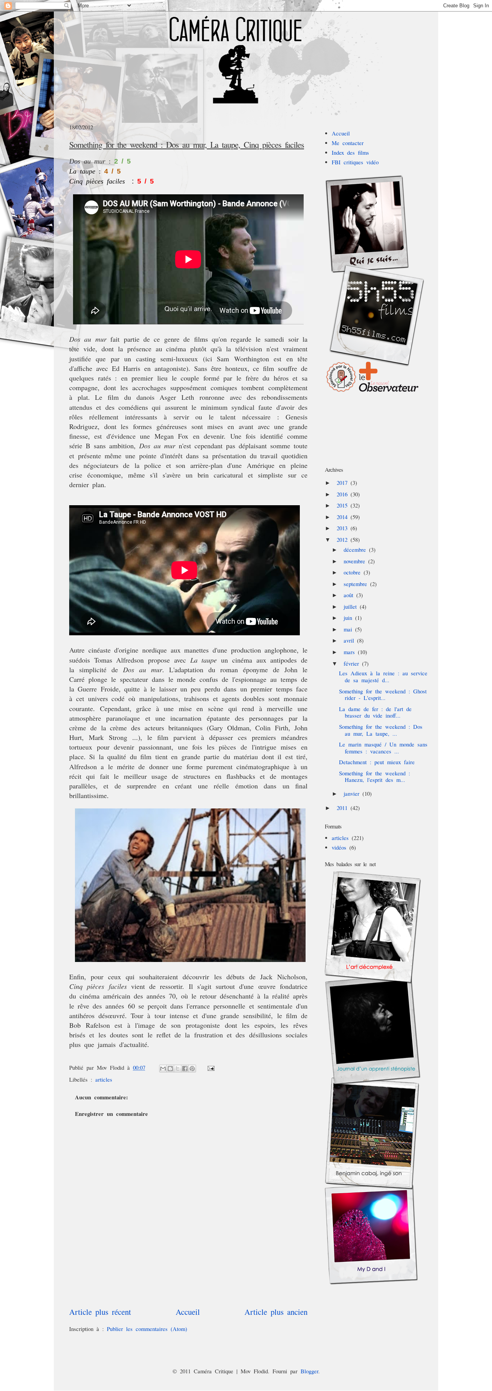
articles (103, 1079)
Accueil (188, 1311)
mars (351, 652)
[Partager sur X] (177, 1068)
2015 (344, 505)
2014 (344, 517)
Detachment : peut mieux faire (377, 762)
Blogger (309, 1371)
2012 (344, 539)
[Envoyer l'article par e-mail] (209, 1067)
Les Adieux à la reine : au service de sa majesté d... (383, 677)
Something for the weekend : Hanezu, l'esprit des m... (374, 777)
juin (349, 617)
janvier (353, 793)
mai (349, 629)
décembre (356, 549)
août (350, 595)
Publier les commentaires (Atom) (147, 1329)
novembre (356, 561)
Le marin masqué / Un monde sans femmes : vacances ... (383, 748)
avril (350, 640)
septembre (357, 584)
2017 (344, 482)
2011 (344, 808)
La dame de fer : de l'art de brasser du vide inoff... (375, 712)
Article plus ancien (276, 1311)
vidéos (339, 847)
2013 (344, 528)
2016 (344, 494)
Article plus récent (100, 1311)
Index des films (350, 152)
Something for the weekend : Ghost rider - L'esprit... (383, 695)
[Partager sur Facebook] (185, 1068)
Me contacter (348, 143)
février (353, 663)
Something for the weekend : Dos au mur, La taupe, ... (380, 730)
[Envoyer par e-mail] (163, 1068)
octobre (354, 572)
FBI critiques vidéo (355, 162)
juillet (352, 606)
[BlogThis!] (170, 1068)
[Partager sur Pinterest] (192, 1068)
